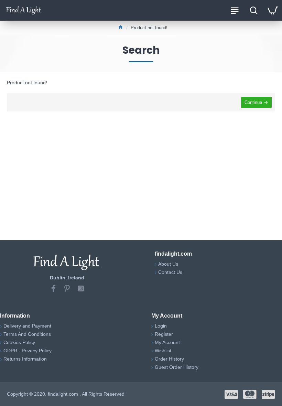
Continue (253, 102)
